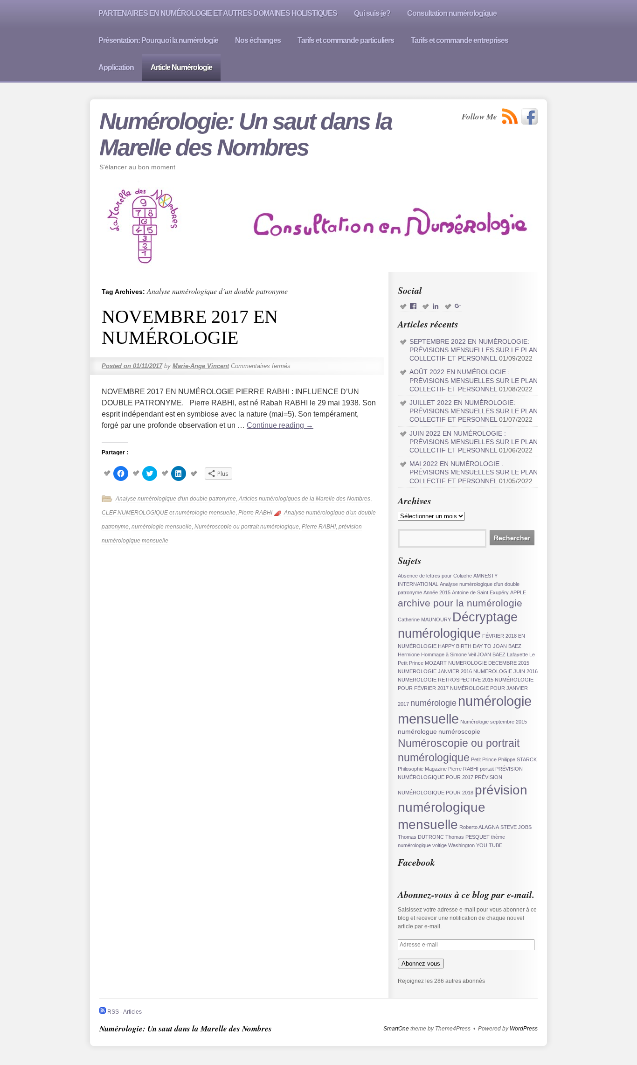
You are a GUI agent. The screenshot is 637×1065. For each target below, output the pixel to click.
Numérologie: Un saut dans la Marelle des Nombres (245, 134)
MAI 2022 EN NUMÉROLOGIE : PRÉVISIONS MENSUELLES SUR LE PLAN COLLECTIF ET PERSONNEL (473, 472)
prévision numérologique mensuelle (462, 807)
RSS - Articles (124, 1012)
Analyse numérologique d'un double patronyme (176, 498)
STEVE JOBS (516, 827)
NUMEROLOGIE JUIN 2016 (505, 671)
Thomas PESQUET (467, 837)
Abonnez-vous (421, 963)
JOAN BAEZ (491, 654)
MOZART (436, 663)
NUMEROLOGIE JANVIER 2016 (435, 671)
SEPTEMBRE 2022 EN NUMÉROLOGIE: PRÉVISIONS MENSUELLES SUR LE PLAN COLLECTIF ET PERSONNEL (473, 350)
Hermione (409, 654)
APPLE (518, 592)
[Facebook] (529, 116)
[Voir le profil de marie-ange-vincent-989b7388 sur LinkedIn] (435, 306)
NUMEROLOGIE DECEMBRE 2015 (488, 663)
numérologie (433, 703)
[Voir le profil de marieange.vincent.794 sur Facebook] (413, 306)
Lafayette (517, 654)
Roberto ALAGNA (479, 827)
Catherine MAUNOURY (424, 619)
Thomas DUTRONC (421, 837)
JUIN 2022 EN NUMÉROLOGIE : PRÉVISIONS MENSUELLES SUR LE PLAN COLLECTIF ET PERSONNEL (473, 442)
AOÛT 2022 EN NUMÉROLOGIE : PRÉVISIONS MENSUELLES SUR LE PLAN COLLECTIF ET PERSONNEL (473, 380)
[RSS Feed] (510, 116)
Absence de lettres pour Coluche (435, 575)
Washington (461, 845)
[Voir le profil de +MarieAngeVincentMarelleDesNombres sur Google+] (458, 306)
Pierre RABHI (255, 512)
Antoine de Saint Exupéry (480, 592)
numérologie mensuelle (162, 526)
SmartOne (396, 1028)
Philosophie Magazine (422, 769)
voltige (439, 845)
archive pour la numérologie (460, 603)
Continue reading (280, 425)
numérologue (417, 731)
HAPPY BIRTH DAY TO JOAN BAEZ (479, 646)
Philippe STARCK (517, 759)
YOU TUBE (489, 845)
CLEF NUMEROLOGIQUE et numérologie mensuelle (168, 512)
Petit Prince (484, 759)
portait (487, 769)
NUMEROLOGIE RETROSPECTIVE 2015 (445, 679)
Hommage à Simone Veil (448, 654)
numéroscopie (459, 731)
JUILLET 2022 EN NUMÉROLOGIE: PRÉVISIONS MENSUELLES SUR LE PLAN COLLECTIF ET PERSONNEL (473, 411)
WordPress (524, 1028)
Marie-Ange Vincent (201, 365)
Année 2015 (436, 592)
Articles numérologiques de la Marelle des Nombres (304, 498)
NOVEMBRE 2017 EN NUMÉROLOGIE (190, 327)
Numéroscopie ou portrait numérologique (246, 526)
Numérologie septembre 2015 (493, 721)
